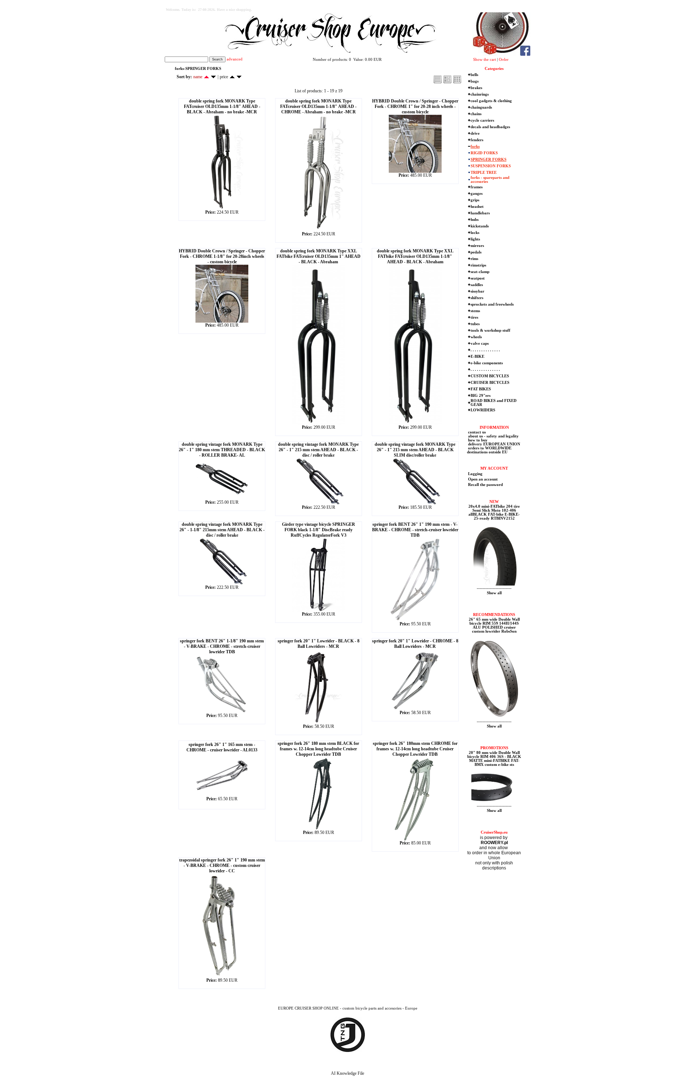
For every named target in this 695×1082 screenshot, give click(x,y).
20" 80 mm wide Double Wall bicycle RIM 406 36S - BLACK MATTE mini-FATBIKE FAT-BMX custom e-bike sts (494, 759)
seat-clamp (480, 272)
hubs (475, 220)
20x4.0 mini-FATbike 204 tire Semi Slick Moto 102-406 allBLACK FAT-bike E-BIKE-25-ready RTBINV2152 (494, 512)
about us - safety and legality (493, 436)
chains (476, 114)
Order (504, 60)
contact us (476, 432)
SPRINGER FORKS (488, 160)
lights (475, 239)
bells (474, 75)
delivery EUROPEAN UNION (493, 444)
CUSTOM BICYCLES (490, 376)
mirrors (477, 246)
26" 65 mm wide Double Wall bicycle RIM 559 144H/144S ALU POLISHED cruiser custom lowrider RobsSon (494, 625)
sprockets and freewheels (492, 304)
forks (475, 146)
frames (477, 187)
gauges (477, 194)
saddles (477, 285)
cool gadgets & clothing (491, 101)
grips (475, 200)
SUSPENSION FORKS (491, 166)
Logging (475, 474)
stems (475, 311)
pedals (476, 252)
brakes (476, 88)
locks (475, 233)
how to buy (477, 440)
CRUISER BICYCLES (490, 383)
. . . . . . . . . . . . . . (485, 350)
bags (475, 81)
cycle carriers (482, 120)
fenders (477, 140)
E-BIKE (477, 356)
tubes (475, 324)
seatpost (478, 278)
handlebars (480, 213)
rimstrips (478, 265)
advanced (235, 59)
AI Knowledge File (347, 1073)
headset (477, 207)
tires (474, 317)
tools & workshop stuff (490, 330)
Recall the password (485, 485)
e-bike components (487, 363)
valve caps (480, 343)
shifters (477, 298)
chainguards (481, 107)
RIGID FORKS (484, 153)
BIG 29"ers (480, 396)
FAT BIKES (481, 389)
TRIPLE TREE (484, 173)
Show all (494, 593)
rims (474, 259)
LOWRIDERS (483, 410)
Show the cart (484, 60)
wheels (476, 337)
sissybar (477, 291)
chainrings (480, 94)
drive (475, 133)
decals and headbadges (490, 127)
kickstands (480, 226)
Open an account (483, 479)
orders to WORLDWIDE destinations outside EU (489, 450)
